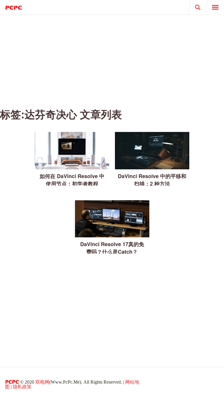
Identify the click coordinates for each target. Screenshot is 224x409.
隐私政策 (22, 386)
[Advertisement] (112, 58)
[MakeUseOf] (56, 7)
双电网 (42, 382)
